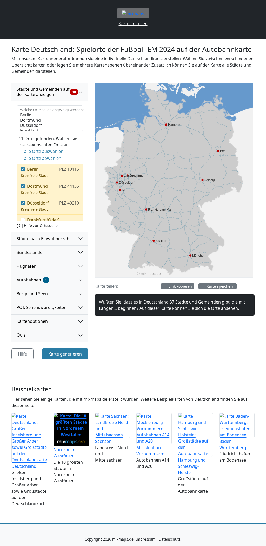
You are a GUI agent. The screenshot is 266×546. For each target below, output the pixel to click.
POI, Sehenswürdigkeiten (41, 307)
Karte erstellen (133, 24)
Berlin (32, 169)
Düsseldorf (38, 203)
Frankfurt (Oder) (43, 220)
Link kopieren (180, 286)
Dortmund (37, 186)
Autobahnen (32, 280)
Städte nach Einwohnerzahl (43, 238)
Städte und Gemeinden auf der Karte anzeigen (46, 91)
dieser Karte (159, 308)
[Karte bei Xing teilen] (144, 286)
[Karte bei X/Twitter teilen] (134, 286)
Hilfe (22, 354)
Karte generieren (65, 354)
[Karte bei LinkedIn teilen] (154, 286)
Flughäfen (26, 266)
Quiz (21, 335)
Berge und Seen (32, 294)
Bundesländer (30, 252)
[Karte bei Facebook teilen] (124, 286)
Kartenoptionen (32, 321)
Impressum (146, 539)
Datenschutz (170, 539)
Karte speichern (219, 286)
